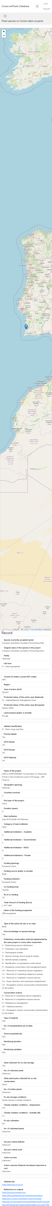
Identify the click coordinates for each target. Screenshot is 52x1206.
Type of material (11, 1018)
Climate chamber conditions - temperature (22, 1105)
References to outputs (13, 1189)
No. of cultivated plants (14, 1128)
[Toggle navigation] (37, 6)
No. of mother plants (13, 1089)
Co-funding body (11, 886)
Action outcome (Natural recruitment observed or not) (25, 1167)
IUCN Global (9, 742)
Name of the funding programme (18, 910)
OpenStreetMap (36, 629)
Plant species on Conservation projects (22, 21)
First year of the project (14, 800)
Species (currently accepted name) (18, 640)
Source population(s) (13, 1033)
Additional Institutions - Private (17, 855)
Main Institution (10, 816)
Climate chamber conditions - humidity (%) (22, 1112)
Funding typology (11, 863)
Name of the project (12, 770)
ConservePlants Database (15, 6)
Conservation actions (13, 992)
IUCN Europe (9, 749)
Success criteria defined (14, 1141)
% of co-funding (11, 894)
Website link (9, 1181)
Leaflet (25, 629)
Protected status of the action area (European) (24, 705)
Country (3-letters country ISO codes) (20, 676)
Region (7, 684)
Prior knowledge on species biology (19, 931)
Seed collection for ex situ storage (19, 1062)
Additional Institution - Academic (18, 832)
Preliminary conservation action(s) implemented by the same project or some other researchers (25, 941)
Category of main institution (16, 824)
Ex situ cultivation (11, 1120)
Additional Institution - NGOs (16, 847)
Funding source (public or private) (18, 871)
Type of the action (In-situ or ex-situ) (20, 923)
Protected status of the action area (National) (23, 697)
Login (45, 3)
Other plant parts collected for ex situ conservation (20, 1080)
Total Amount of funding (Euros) (18, 902)
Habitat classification (13, 726)
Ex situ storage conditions (15, 1097)
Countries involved (12, 792)
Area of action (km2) (13, 689)
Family (6, 655)
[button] (26, 327)
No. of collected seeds (13, 1070)
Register (46, 8)
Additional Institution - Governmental (20, 839)
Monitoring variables (13, 1049)
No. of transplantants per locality (18, 1025)
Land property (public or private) (17, 712)
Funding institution (12, 878)
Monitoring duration (12, 1041)
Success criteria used (13, 1149)
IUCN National (10, 757)
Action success (10, 1157)
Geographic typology (13, 784)
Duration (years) (11, 808)
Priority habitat (10, 734)
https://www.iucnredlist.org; (14, 1192)
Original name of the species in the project (22, 647)
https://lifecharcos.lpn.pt (12, 1184)
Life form (7, 663)
